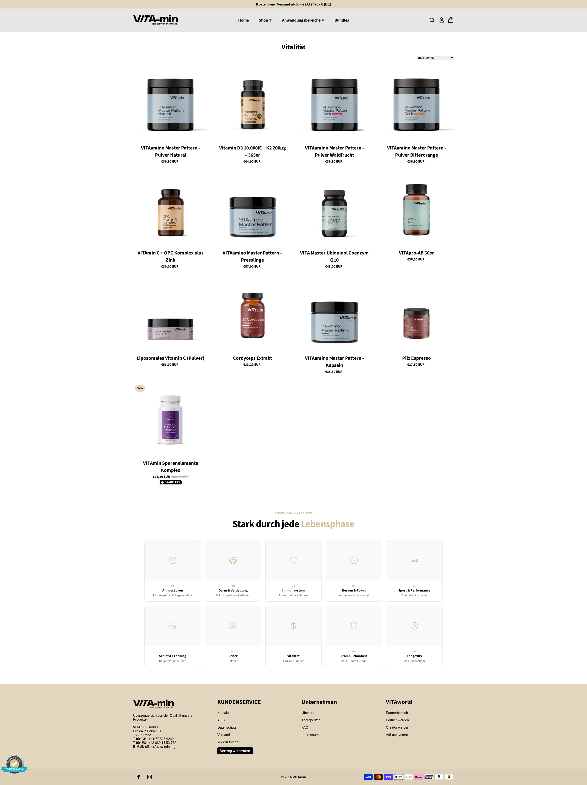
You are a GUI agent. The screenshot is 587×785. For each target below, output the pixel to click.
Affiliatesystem (397, 735)
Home (243, 20)
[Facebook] (138, 777)
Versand (223, 735)
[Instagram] (149, 777)
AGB (221, 720)
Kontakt (223, 713)
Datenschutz (226, 727)
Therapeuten (311, 720)
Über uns (308, 713)
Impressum (310, 735)
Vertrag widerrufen (235, 751)
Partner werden (397, 720)
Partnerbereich (397, 713)
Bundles (342, 20)
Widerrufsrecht (228, 742)
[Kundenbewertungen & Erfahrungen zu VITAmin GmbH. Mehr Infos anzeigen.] (14, 764)
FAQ (305, 727)
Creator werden (397, 727)
